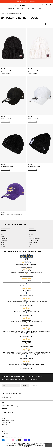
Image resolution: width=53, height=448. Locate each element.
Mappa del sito (5, 429)
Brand (39, 8)
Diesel (2, 232)
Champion (3, 230)
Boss (30, 244)
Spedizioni (4, 418)
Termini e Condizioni (6, 426)
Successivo (29, 267)
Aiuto (3, 414)
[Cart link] (51, 5)
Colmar (30, 232)
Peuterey (3, 246)
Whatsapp (12, 405)
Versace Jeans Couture (34, 238)
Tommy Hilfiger (4, 238)
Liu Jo (30, 246)
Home (2, 13)
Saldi (2, 8)
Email (8, 405)
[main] (26, 191)
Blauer (2, 242)
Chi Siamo (4, 424)
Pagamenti (4, 416)
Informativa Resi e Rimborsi (8, 420)
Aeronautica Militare (33, 240)
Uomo (6, 13)
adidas (2, 244)
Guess (2, 236)
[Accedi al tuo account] (46, 5)
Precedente (23, 267)
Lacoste (31, 234)
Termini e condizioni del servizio (9, 431)
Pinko (30, 236)
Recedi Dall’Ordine (6, 422)
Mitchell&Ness (32, 230)
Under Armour (4, 240)
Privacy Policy (5, 433)
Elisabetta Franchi (33, 242)
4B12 (2, 234)
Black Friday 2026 (6, 427)
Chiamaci (4, 405)
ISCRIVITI (34, 385)
